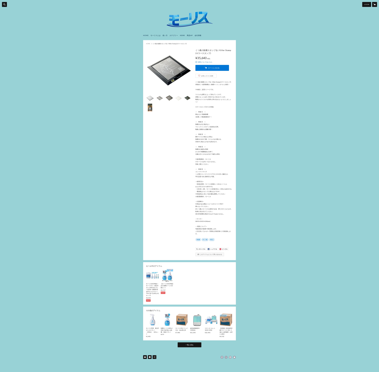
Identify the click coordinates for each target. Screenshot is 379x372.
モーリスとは (156, 35)
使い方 (165, 35)
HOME (146, 35)
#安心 (211, 239)
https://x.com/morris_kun (226, 357)
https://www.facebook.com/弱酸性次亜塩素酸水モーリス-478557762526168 (221, 357)
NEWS (182, 35)
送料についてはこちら (205, 62)
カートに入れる (214, 68)
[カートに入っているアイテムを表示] (374, 4)
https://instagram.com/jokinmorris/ (230, 357)
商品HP (190, 35)
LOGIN (366, 4)
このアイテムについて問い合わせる (211, 254)
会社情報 (198, 35)
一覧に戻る (189, 345)
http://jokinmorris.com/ (234, 357)
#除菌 (198, 239)
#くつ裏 (205, 239)
